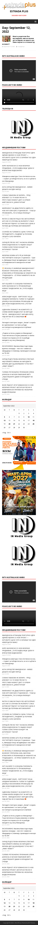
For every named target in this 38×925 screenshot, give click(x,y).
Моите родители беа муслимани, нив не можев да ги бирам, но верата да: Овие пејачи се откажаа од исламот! (18, 40)
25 (33, 424)
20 (9, 424)
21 (14, 424)
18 (33, 420)
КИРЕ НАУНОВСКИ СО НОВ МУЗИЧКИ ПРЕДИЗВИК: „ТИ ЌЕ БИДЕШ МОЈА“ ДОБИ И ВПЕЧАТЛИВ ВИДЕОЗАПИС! (18, 168)
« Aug (4, 433)
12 (4, 420)
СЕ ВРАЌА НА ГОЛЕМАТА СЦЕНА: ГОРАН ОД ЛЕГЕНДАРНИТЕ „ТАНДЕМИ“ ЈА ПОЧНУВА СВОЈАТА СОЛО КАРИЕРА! (18, 234)
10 (28, 417)
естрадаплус (21, 46)
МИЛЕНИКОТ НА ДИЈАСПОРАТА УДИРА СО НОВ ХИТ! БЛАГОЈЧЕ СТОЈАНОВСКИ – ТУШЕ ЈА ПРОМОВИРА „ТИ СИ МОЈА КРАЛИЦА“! (18, 210)
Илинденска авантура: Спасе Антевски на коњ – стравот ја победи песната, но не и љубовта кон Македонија (19, 178)
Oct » (9, 433)
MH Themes (31, 923)
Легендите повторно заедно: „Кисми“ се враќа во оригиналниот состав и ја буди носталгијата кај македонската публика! (18, 324)
